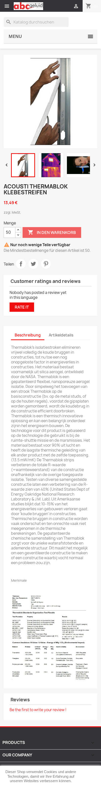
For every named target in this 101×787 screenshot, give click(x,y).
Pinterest (46, 264)
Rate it (22, 307)
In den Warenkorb (52, 232)
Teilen (21, 264)
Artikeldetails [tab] (61, 335)
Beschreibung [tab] (28, 335)
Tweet (33, 264)
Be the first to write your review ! (38, 709)
